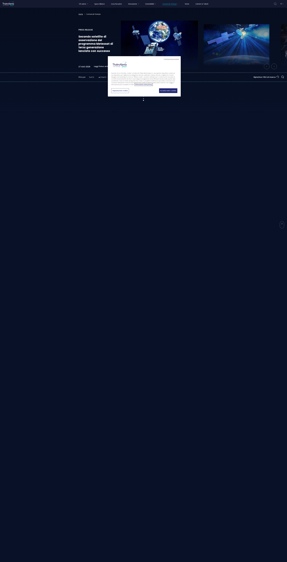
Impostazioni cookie (120, 90)
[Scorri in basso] (282, 224)
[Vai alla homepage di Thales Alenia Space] (8, 3)
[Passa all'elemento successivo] (274, 66)
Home (80, 14)
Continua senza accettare (171, 59)
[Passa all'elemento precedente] (267, 66)
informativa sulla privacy (143, 84)
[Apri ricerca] (275, 3)
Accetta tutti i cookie (168, 90)
